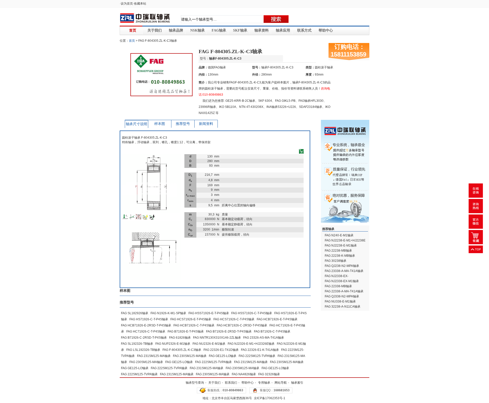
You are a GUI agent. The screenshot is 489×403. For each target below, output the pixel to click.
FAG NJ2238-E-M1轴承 (341, 245)
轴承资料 (261, 30)
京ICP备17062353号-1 (269, 398)
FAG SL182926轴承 (134, 313)
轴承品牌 (176, 30)
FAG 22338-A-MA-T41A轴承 (344, 291)
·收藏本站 (139, 3)
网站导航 (281, 382)
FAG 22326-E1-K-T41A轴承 (260, 350)
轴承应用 (283, 30)
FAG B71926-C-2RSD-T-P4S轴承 (144, 337)
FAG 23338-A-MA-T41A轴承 (344, 271)
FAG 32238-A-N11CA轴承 (342, 306)
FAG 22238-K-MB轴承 (340, 255)
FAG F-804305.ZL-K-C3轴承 (181, 350)
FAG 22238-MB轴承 (338, 250)
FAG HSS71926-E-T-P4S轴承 (208, 313)
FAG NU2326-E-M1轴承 (209, 344)
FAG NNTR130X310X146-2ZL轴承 (217, 337)
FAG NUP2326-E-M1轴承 (172, 344)
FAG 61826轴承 (180, 337)
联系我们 (231, 382)
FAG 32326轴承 (269, 374)
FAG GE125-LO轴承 (222, 356)
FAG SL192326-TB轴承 (137, 344)
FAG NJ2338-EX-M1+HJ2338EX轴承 (338, 278)
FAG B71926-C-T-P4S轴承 (272, 331)
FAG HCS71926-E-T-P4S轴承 (190, 319)
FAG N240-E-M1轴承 (339, 235)
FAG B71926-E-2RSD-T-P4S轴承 (229, 331)
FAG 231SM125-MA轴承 (154, 356)
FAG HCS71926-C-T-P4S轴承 (233, 319)
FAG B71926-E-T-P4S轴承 (186, 331)
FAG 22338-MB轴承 (338, 286)
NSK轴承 (197, 30)
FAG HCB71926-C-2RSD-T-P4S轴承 (242, 325)
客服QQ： (275, 390)
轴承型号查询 (195, 382)
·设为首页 (126, 3)
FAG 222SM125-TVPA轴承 (257, 356)
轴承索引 (297, 382)
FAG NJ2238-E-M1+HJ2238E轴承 (345, 243)
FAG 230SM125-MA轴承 (190, 356)
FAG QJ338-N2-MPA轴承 (342, 296)
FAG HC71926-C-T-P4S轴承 (145, 331)
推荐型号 (183, 124)
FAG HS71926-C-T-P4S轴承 (148, 319)
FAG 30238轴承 (335, 261)
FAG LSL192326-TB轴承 (143, 350)
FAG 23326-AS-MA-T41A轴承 (263, 337)
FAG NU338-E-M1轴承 (340, 301)
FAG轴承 (219, 30)
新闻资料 (206, 124)
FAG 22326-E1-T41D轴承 (221, 350)
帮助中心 (326, 30)
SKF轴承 (240, 30)
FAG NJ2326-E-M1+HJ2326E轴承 (251, 344)
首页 (132, 30)
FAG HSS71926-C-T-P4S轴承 (251, 313)
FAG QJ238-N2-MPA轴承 (342, 266)
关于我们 (154, 30)
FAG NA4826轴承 (244, 374)
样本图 (159, 124)
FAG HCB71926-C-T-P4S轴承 (193, 325)
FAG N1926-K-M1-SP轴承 (168, 313)
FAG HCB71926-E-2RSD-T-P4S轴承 (146, 325)
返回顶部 (476, 249)
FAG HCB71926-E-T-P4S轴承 (277, 319)
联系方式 (304, 30)
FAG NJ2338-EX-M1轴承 (342, 281)
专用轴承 (264, 382)
